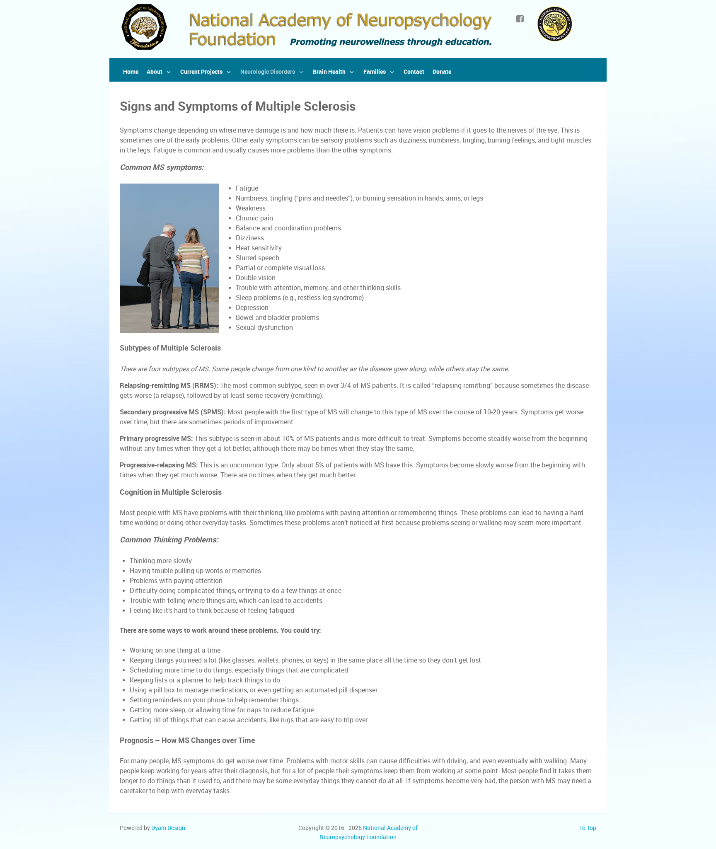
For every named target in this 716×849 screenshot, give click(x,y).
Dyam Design (168, 828)
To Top (587, 828)
